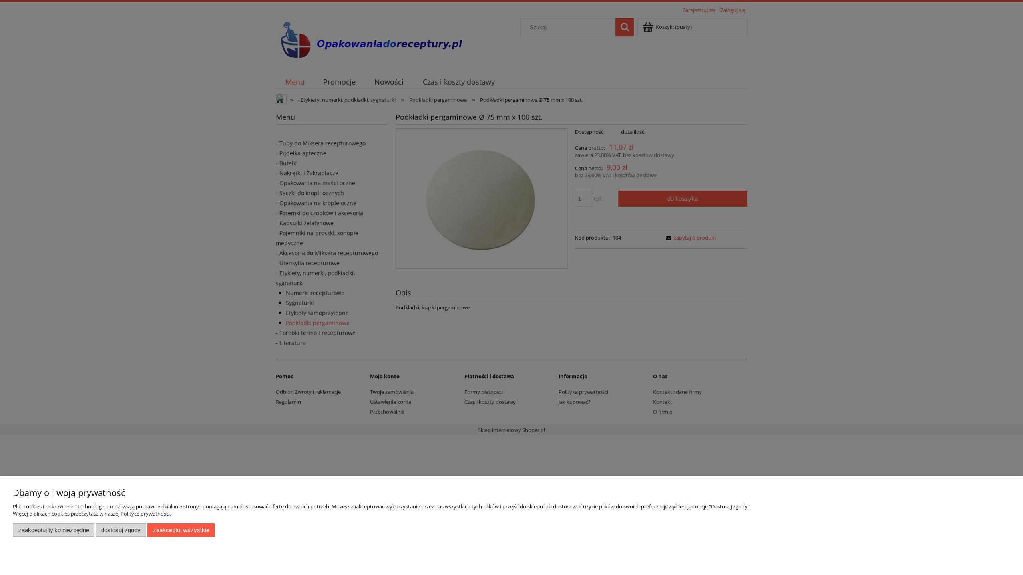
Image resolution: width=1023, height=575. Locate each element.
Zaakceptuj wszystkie (181, 530)
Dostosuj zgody (121, 530)
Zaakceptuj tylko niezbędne (53, 530)
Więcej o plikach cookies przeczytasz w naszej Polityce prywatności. (92, 513)
